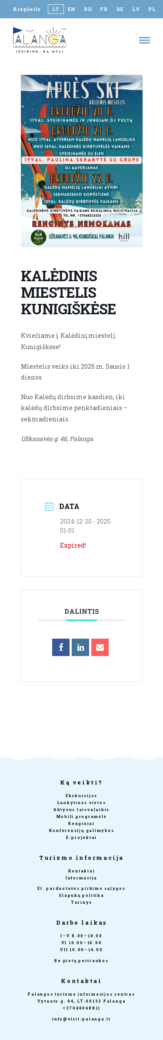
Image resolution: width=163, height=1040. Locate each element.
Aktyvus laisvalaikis (81, 809)
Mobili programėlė (82, 816)
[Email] (100, 647)
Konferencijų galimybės (81, 830)
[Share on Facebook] (61, 647)
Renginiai (81, 823)
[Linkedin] (80, 647)
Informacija (81, 877)
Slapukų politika (81, 895)
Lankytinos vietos (81, 802)
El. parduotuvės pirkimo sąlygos (81, 888)
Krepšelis (27, 9)
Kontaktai (81, 870)
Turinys (81, 902)
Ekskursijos (81, 795)
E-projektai (81, 837)
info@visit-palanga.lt (81, 1018)
